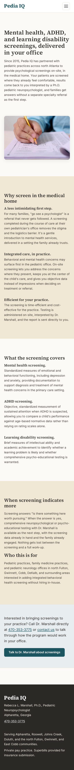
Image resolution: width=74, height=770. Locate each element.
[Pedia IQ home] (14, 6)
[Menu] (66, 6)
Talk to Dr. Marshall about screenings (34, 652)
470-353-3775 (20, 630)
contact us (46, 630)
